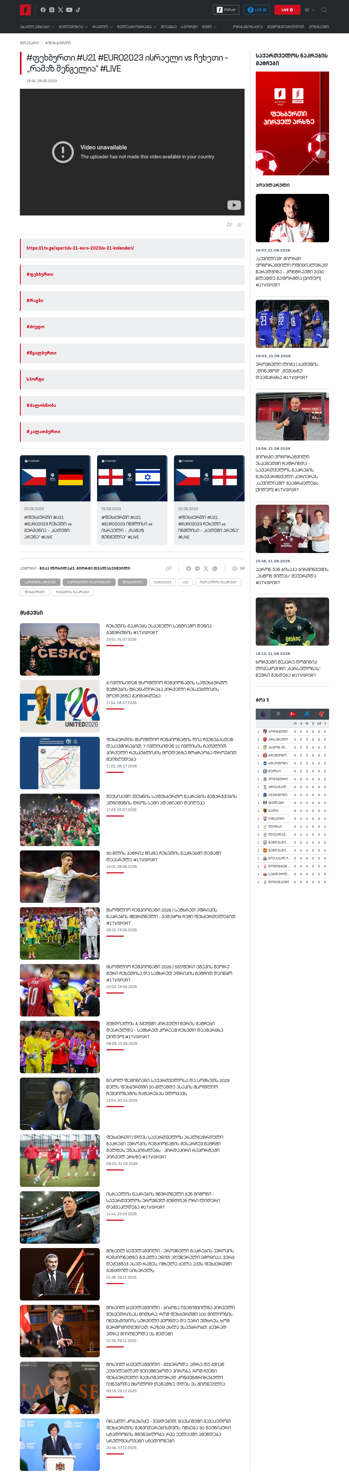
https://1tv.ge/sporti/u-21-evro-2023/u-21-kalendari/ (80, 248)
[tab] (263, 714)
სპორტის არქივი (40, 582)
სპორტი (35, 379)
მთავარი (29, 43)
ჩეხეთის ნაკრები (72, 592)
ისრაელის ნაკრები (218, 582)
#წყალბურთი (41, 353)
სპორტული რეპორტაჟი (89, 582)
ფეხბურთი (132, 582)
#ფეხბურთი (58, 43)
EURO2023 (162, 582)
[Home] (25, 9)
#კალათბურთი (43, 432)
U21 (185, 582)
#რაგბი (34, 301)
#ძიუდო (35, 327)
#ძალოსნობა (41, 406)
